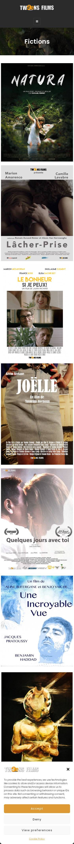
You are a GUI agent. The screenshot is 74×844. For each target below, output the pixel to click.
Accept (37, 808)
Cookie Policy (37, 838)
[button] (68, 769)
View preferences (37, 830)
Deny (37, 819)
